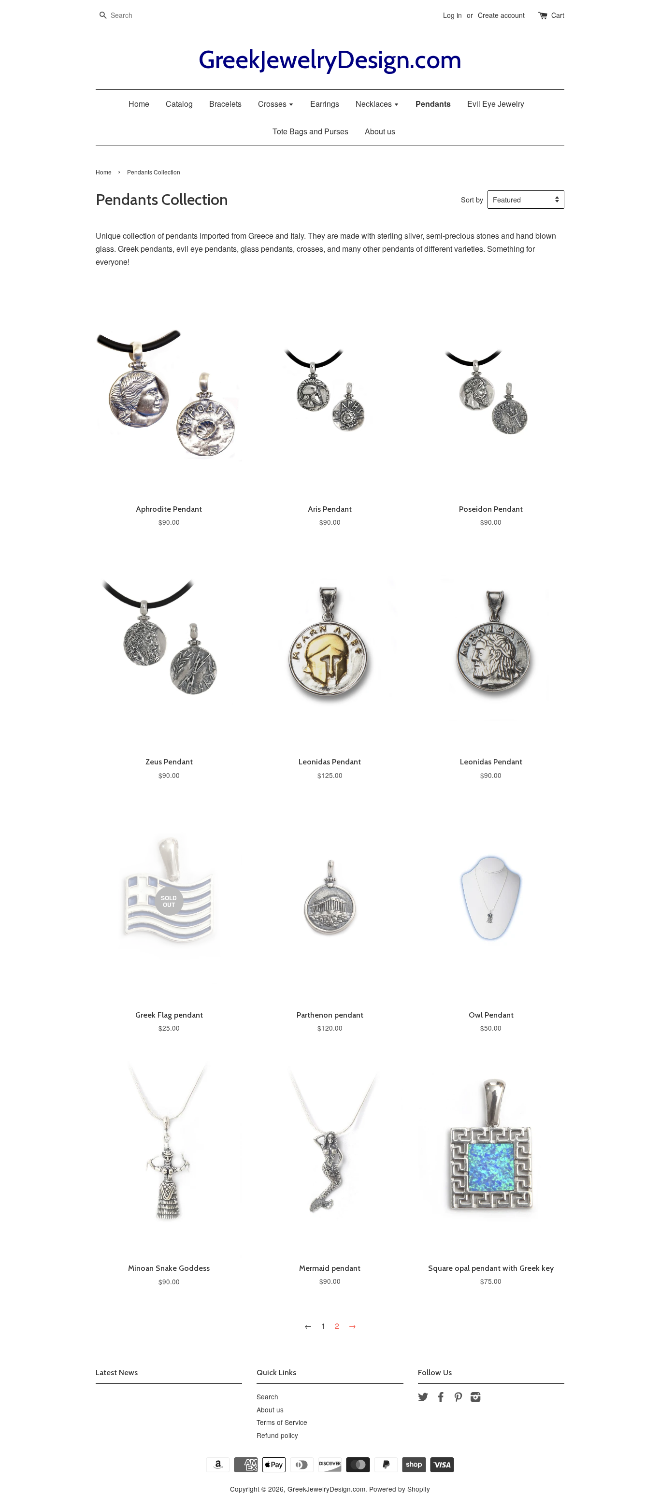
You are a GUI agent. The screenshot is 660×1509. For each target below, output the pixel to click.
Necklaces (375, 103)
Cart (557, 15)
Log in (452, 15)
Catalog (179, 103)
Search (267, 1396)
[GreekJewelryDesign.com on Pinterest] (458, 1398)
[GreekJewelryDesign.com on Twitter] (423, 1398)
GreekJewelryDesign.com (330, 59)
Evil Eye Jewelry (495, 103)
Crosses (273, 103)
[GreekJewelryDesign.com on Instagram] (475, 1398)
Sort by (472, 199)
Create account (501, 15)
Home (139, 103)
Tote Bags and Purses (310, 131)
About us (380, 131)
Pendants (433, 103)
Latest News (117, 1372)
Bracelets (225, 103)
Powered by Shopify (399, 1489)
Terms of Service (282, 1422)
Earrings (324, 103)
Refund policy (277, 1435)
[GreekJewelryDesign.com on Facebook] (440, 1398)
